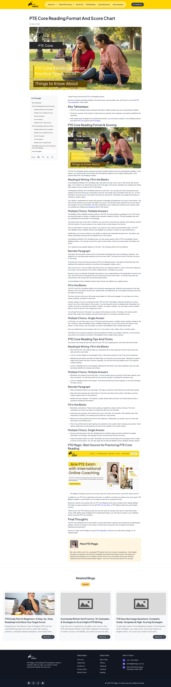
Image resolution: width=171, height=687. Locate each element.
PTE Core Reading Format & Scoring (43, 106)
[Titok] (38, 683)
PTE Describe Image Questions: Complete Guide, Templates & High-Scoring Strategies (139, 620)
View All (85, 584)
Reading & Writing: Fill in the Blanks (43, 109)
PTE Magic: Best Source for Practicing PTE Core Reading (43, 147)
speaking (92, 207)
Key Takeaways (36, 103)
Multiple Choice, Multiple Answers (43, 113)
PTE (88, 96)
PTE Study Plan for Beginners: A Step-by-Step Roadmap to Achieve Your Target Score (29, 620)
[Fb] (29, 683)
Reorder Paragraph (39, 116)
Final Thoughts (37, 151)
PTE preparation (101, 530)
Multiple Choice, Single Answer (42, 122)
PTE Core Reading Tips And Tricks (42, 126)
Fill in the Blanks (38, 119)
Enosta (141, 683)
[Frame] (33, 683)
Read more (46, 637)
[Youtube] (43, 683)
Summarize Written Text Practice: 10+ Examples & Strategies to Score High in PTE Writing (85, 620)
